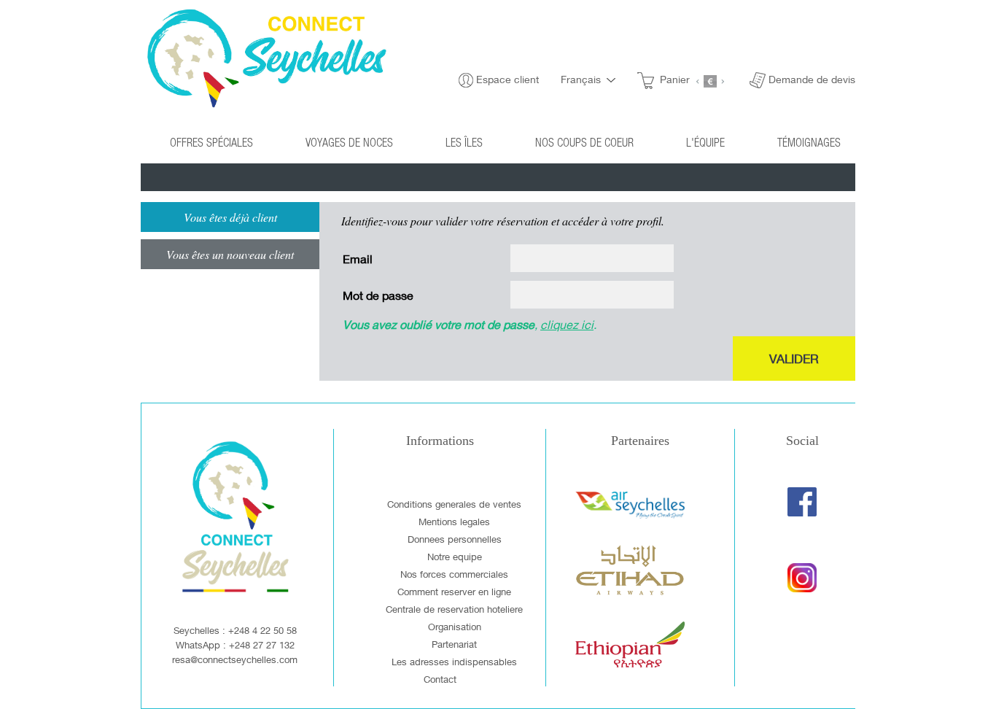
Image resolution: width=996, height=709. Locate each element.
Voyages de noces (349, 142)
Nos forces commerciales (454, 574)
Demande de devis (812, 79)
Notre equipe (454, 556)
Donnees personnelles (455, 539)
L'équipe (705, 142)
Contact (440, 679)
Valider (794, 358)
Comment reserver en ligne (454, 591)
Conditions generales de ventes (454, 504)
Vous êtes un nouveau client (230, 254)
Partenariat (454, 644)
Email (358, 259)
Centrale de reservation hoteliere (454, 609)
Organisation (454, 626)
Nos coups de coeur (584, 142)
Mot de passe (378, 295)
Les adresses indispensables (454, 661)
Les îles (464, 142)
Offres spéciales (211, 142)
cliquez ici (567, 324)
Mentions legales (454, 521)
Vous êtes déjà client (230, 217)
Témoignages (809, 142)
